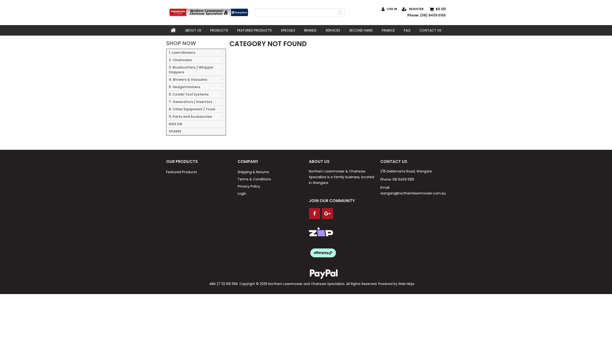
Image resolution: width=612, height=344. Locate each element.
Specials (288, 30)
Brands (310, 30)
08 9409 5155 (403, 179)
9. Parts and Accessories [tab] (190, 116)
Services (333, 30)
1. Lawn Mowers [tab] (182, 52)
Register (416, 9)
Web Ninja (406, 284)
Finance (388, 30)
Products (219, 30)
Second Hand (361, 30)
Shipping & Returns (253, 172)
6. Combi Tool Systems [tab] (189, 94)
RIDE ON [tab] (175, 124)
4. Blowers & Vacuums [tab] (188, 79)
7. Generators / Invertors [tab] (190, 101)
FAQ (407, 30)
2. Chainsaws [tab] (180, 60)
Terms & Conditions (254, 179)
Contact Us (430, 30)
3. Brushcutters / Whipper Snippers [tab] (191, 70)
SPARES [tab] (175, 131)
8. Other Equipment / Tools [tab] (192, 109)
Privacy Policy (249, 186)
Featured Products (254, 30)
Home (173, 30)
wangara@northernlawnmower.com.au (413, 193)
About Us (193, 30)
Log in (392, 9)
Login (242, 193)
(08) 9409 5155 (433, 15)
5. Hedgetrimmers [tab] (184, 87)
